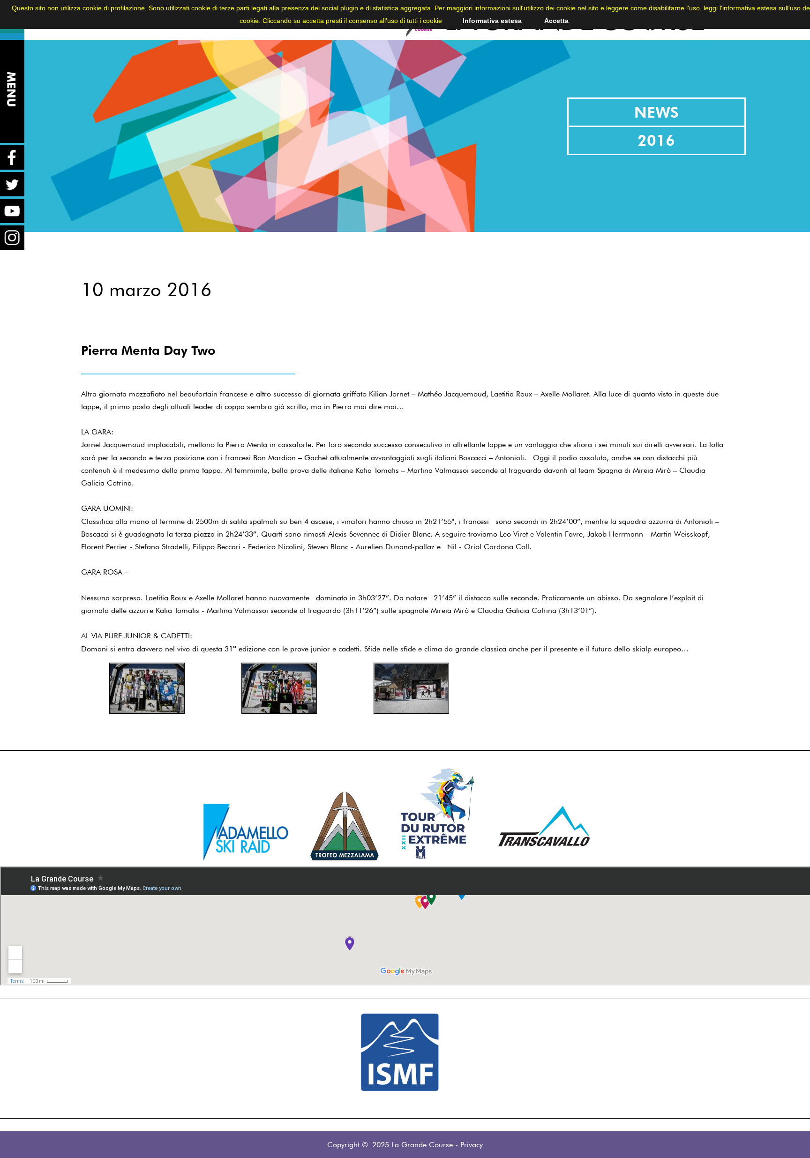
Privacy (471, 1144)
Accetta (556, 20)
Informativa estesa (492, 20)
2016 (656, 140)
